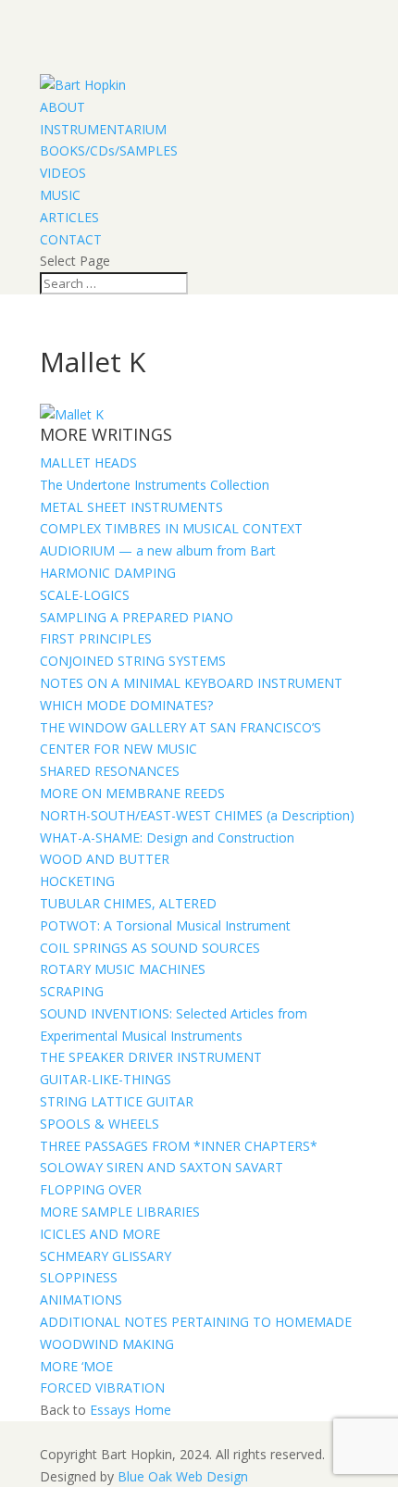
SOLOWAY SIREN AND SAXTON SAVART (161, 1167)
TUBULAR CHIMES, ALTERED (128, 903)
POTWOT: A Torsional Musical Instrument (165, 925)
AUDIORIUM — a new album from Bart (158, 550)
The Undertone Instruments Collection (154, 485)
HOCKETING (77, 881)
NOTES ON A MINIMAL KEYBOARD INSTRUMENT (191, 683)
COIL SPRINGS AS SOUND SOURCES (150, 947)
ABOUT (62, 107)
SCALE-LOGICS (85, 595)
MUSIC (60, 195)
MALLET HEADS (88, 462)
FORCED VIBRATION (102, 1387)
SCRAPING (72, 991)
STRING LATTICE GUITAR (116, 1101)
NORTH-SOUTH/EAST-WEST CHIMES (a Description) (197, 815)
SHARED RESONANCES (110, 771)
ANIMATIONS (81, 1299)
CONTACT (71, 239)
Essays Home (130, 1409)
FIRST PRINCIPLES (96, 638)
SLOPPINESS (79, 1277)
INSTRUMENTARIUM (103, 129)
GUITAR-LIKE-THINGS (105, 1079)
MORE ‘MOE (76, 1366)
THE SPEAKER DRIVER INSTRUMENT (151, 1057)
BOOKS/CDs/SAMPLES (109, 150)
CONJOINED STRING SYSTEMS (133, 660)
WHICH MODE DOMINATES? (126, 705)
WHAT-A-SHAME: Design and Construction (167, 837)
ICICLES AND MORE (100, 1234)
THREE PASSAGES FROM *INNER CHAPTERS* (178, 1146)
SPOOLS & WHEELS (99, 1123)
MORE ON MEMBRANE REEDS (132, 793)
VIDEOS (63, 172)
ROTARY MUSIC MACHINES (122, 969)
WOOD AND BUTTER (104, 859)
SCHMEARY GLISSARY (105, 1256)
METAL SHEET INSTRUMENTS (131, 507)
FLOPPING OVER (91, 1189)
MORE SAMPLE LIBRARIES (120, 1211)
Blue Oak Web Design (183, 1476)
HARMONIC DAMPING (108, 572)
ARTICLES (69, 217)
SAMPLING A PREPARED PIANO (136, 617)
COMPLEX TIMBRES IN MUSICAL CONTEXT (171, 528)
